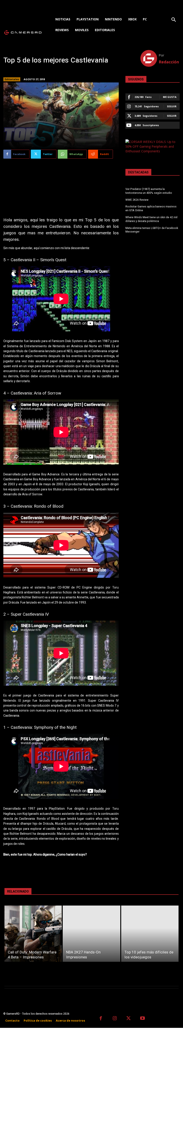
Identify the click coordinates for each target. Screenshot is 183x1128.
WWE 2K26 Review (136, 200)
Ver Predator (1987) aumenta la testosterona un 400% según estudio (148, 191)
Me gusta (170, 97)
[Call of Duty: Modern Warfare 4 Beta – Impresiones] (33, 934)
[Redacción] (149, 58)
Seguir (172, 106)
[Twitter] (129, 1019)
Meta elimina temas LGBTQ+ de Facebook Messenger (151, 230)
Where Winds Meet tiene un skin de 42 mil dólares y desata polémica (151, 219)
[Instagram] (115, 1019)
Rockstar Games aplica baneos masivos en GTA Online (151, 208)
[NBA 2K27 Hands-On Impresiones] (91, 934)
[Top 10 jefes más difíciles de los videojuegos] (150, 934)
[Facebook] (101, 1019)
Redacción (169, 62)
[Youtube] (143, 1019)
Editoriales (12, 79)
